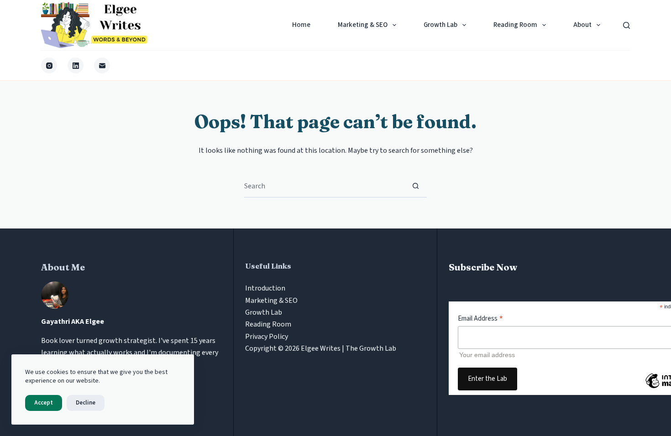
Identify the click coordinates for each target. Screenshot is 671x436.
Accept (43, 403)
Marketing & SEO (363, 25)
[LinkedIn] (76, 65)
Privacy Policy (266, 337)
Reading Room (515, 25)
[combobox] (324, 186)
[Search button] (415, 186)
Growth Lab (440, 25)
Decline (85, 403)
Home (301, 25)
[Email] (102, 65)
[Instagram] (49, 65)
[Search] (626, 25)
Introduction (265, 288)
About (582, 25)
